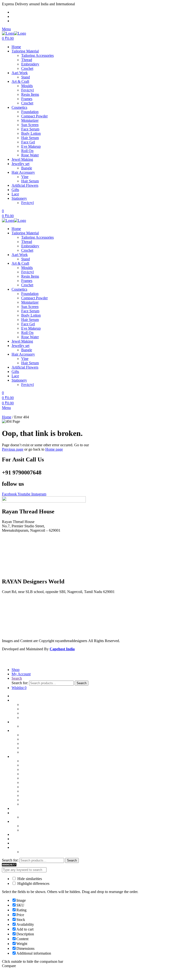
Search (81, 683)
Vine (24, 177)
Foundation (30, 112)
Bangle (26, 168)
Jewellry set (20, 164)
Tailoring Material (25, 51)
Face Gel (28, 142)
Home (16, 47)
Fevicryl (27, 90)
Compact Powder (34, 116)
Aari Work (20, 73)
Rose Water (30, 155)
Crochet (27, 68)
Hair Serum (30, 138)
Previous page (12, 449)
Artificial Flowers (25, 185)
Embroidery (30, 64)
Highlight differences (32, 883)
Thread (26, 60)
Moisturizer (30, 120)
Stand (25, 77)
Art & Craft (20, 81)
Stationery (19, 198)
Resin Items (30, 94)
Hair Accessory (23, 172)
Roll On (27, 151)
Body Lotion (31, 133)
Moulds (27, 86)
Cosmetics (19, 107)
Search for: (20, 683)
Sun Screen (30, 125)
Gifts (15, 190)
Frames (26, 99)
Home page (54, 449)
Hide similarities (29, 879)
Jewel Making (22, 159)
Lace (15, 194)
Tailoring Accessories (37, 55)
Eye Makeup (31, 146)
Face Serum (30, 129)
